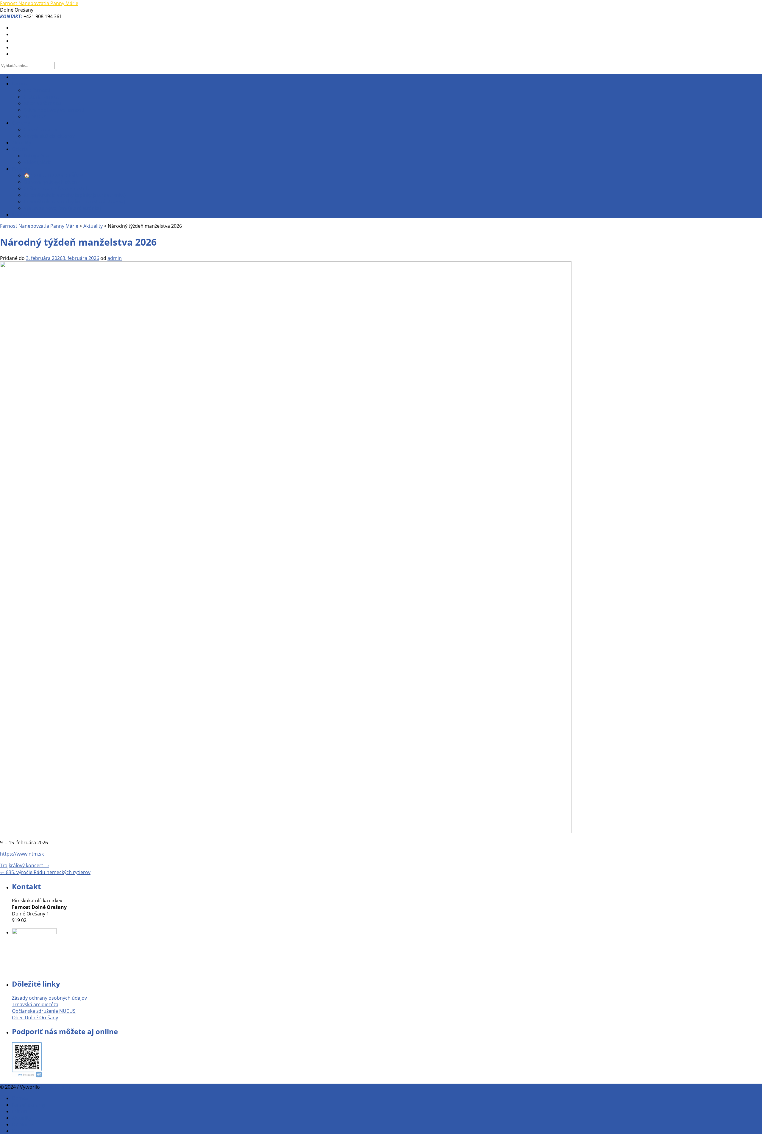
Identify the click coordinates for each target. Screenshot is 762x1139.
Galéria (20, 149)
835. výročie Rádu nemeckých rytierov (45, 872)
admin (114, 258)
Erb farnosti (37, 90)
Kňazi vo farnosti (42, 103)
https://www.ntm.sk (22, 854)
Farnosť (20, 83)
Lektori (19, 1111)
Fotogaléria (36, 155)
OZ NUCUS (36, 116)
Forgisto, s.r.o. (57, 1087)
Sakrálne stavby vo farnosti (54, 110)
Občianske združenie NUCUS (44, 1011)
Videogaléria (38, 162)
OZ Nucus (23, 1124)
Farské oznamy (40, 129)
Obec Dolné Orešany (35, 1017)
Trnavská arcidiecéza (35, 1004)
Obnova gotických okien (50, 182)
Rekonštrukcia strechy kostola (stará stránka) (74, 201)
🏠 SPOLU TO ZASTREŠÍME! (53, 175)
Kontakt (20, 214)
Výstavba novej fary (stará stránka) (62, 208)
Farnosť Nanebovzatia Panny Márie (39, 3)
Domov (20, 77)
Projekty (21, 169)
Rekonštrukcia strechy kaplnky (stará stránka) (75, 195)
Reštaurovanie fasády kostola (57, 188)
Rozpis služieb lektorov (49, 136)
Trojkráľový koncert (24, 865)
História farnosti (42, 96)
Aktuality (21, 142)
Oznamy (21, 123)
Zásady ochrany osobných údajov (49, 998)
